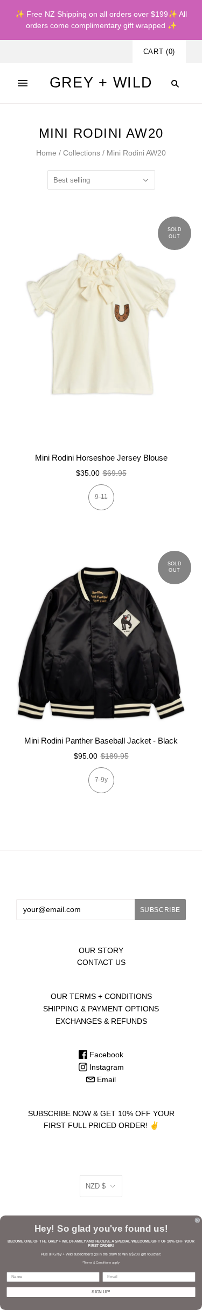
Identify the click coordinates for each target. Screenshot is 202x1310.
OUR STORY (101, 950)
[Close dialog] (197, 1220)
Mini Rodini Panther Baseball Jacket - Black (101, 740)
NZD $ (96, 1186)
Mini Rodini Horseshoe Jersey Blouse (101, 457)
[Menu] (22, 83)
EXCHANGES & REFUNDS (101, 1021)
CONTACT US (101, 962)
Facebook (105, 1054)
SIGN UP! (101, 1292)
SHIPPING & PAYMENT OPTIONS (101, 1008)
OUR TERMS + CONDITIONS (101, 996)
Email (105, 1079)
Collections (81, 152)
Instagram (105, 1067)
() (159, 52)
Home (46, 152)
